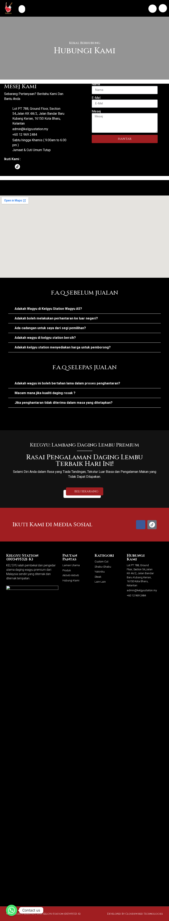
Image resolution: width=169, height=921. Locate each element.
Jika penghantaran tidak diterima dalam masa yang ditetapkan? (64, 403)
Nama (96, 84)
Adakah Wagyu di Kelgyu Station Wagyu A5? (48, 309)
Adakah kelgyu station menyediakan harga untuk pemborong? (63, 347)
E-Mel (96, 98)
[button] (22, 9)
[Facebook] (7, 167)
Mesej (96, 111)
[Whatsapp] (11, 910)
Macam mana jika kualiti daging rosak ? (45, 393)
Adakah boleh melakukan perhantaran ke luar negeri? (56, 318)
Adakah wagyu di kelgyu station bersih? (45, 338)
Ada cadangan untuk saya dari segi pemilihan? (50, 328)
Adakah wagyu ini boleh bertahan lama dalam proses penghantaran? (67, 383)
